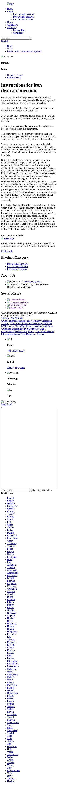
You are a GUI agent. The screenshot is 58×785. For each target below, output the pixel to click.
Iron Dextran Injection (23, 14)
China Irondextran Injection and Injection (23, 330)
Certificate (18, 32)
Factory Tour (19, 30)
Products (11, 11)
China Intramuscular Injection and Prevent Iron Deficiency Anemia (27, 332)
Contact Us (12, 24)
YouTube (22, 305)
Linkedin (22, 299)
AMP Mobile (17, 318)
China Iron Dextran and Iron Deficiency (20, 328)
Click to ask (6, 251)
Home (10, 8)
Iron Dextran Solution (23, 16)
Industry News (14, 77)
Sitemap (5, 318)
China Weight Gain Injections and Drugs (34, 326)
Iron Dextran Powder (23, 19)
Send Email (6, 404)
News (10, 22)
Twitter (19, 307)
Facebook (23, 302)
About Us (11, 27)
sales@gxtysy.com (32, 281)
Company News (14, 75)
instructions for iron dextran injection (24, 51)
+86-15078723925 (16, 350)
